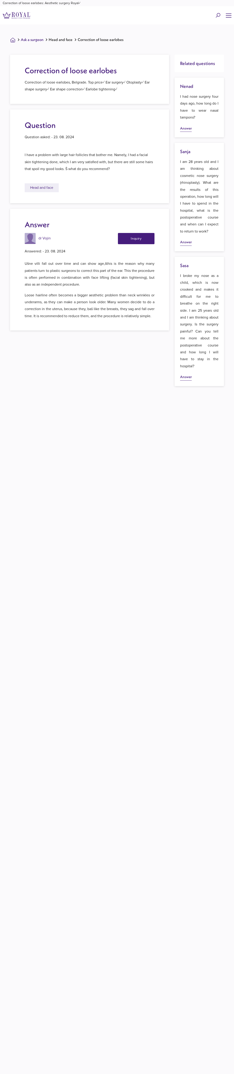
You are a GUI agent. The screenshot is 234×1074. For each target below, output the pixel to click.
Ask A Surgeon (32, 39)
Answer (186, 128)
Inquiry (136, 238)
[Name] (228, 15)
